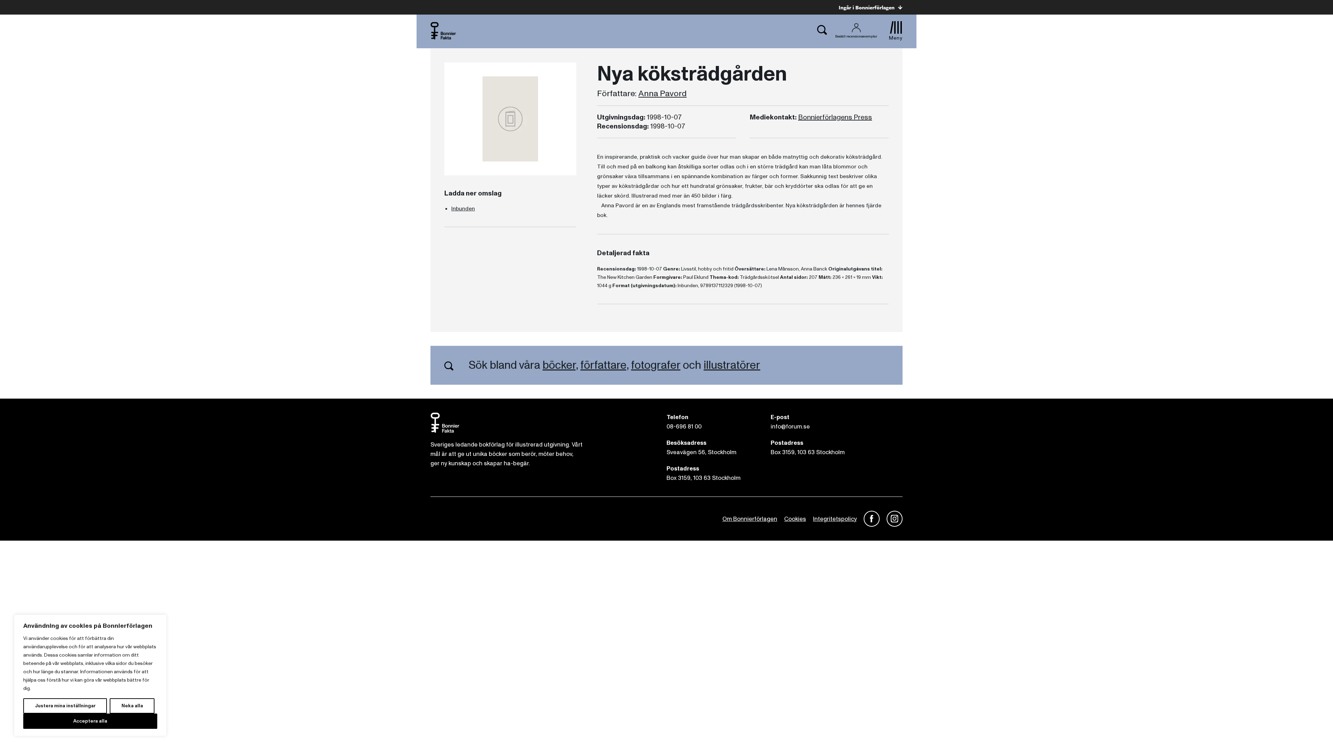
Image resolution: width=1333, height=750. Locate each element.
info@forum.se (790, 427)
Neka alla (132, 705)
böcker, (560, 365)
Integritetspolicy (835, 519)
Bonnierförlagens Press (835, 117)
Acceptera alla (90, 721)
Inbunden (463, 208)
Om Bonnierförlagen (749, 519)
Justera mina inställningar (65, 705)
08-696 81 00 (684, 427)
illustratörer (732, 365)
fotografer (655, 365)
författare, (604, 365)
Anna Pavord (662, 94)
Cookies (795, 519)
